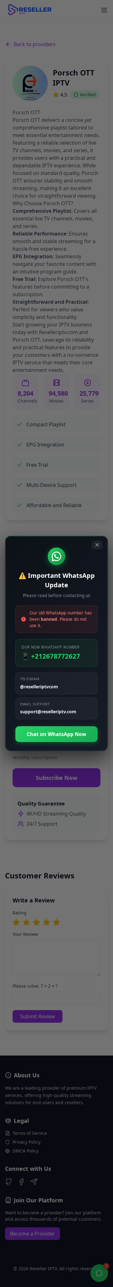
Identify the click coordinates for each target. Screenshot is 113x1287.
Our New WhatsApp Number (50, 647)
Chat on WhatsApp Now (56, 734)
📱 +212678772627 (50, 656)
